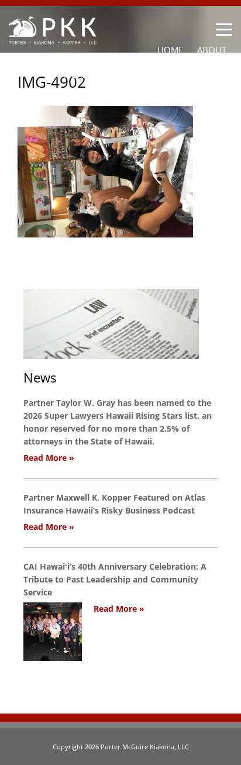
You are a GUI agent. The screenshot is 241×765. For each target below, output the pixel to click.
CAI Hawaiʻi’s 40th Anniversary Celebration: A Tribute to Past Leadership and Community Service (114, 579)
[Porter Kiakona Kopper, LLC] (53, 37)
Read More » (48, 457)
